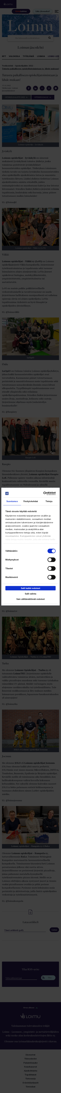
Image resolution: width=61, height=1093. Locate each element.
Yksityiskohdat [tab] (30, 501)
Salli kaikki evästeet (30, 588)
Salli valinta (30, 593)
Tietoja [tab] (49, 501)
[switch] (52, 559)
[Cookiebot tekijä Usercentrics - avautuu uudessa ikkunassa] (43, 493)
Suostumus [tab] (12, 501)
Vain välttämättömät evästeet (30, 599)
